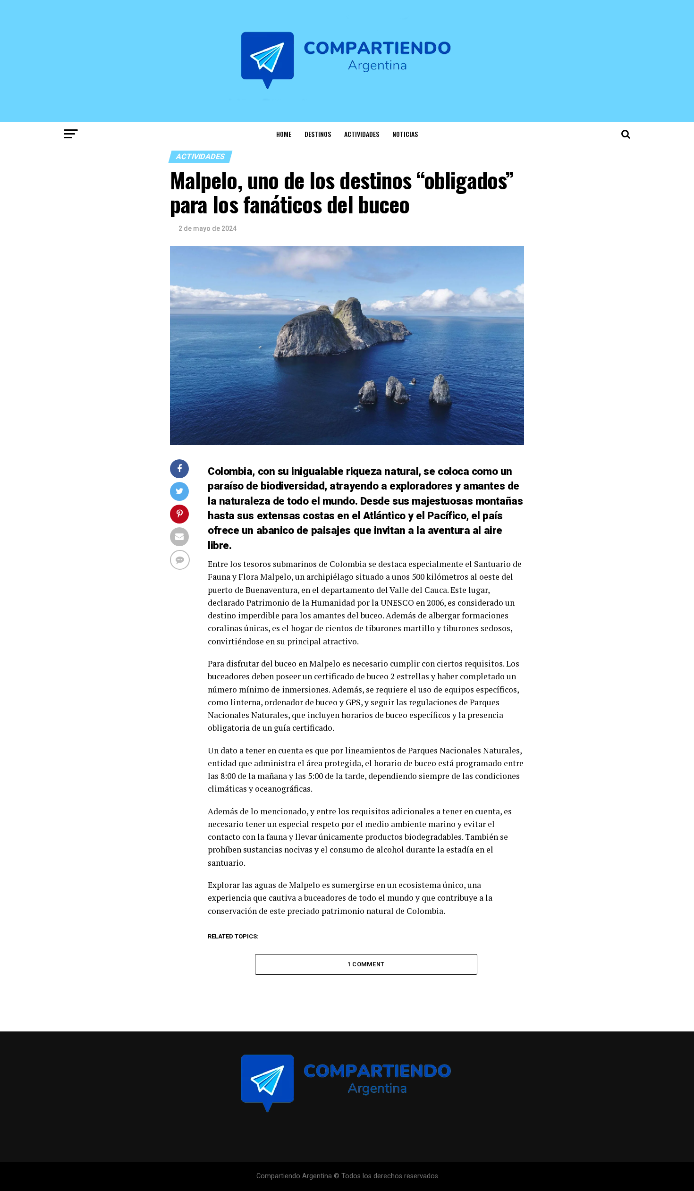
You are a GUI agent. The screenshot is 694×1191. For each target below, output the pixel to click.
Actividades (361, 134)
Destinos (318, 134)
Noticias (405, 134)
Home (283, 134)
